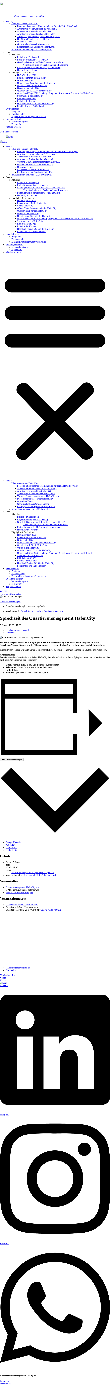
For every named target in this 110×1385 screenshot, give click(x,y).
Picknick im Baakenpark (28, 182)
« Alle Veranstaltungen (10, 601)
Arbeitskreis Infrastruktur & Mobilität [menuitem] (34, 31)
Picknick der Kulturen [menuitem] (27, 101)
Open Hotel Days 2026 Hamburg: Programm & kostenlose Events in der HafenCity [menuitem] (55, 93)
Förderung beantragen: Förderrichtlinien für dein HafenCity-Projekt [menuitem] (47, 26)
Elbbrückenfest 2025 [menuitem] (26, 98)
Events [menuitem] (9, 52)
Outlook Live (12, 850)
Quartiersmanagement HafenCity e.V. (23, 887)
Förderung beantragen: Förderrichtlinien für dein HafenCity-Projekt (47, 151)
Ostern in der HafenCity (28, 213)
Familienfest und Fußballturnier (31, 231)
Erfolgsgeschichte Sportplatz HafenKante (36, 172)
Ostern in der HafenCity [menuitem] (28, 88)
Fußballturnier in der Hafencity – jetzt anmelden (38, 193)
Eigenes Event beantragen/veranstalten (28, 242)
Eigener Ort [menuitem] (16, 124)
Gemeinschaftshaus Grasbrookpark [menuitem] (33, 44)
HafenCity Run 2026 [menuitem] (26, 75)
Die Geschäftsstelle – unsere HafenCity (35, 164)
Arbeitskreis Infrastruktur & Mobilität (34, 156)
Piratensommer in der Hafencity (31, 203)
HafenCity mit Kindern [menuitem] (27, 70)
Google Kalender (13, 842)
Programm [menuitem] (16, 111)
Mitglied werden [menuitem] (13, 127)
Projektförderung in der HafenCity (32, 185)
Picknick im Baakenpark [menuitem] (28, 57)
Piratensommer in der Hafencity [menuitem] (31, 78)
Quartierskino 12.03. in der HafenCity (34, 216)
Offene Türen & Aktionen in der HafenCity (36, 208)
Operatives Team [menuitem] (25, 41)
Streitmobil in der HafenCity (30, 221)
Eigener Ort (16, 249)
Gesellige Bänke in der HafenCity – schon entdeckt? (41, 187)
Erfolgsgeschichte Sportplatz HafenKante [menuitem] (36, 47)
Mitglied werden (13, 252)
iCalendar (10, 845)
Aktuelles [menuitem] (15, 54)
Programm (16, 236)
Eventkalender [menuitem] (12, 109)
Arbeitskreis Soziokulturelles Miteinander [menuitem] (36, 34)
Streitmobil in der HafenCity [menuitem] (30, 96)
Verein (9, 146)
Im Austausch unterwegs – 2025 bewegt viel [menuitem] (31, 49)
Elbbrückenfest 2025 (26, 224)
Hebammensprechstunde (18, 630)
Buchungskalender (14, 244)
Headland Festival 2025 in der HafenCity (35, 229)
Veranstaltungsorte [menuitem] (19, 121)
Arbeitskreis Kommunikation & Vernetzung (37, 154)
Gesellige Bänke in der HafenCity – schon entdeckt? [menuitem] (41, 62)
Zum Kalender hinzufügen (11, 760)
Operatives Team (25, 167)
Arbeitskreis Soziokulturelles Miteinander (36, 159)
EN (5, 591)
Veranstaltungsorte (19, 247)
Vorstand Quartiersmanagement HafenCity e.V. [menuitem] (38, 36)
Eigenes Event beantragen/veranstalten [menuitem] (28, 116)
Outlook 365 (11, 847)
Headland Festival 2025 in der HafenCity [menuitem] (35, 103)
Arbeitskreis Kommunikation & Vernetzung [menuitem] (37, 29)
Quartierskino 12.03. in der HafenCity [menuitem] (34, 90)
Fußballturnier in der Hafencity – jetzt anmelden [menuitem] (38, 67)
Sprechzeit (51, 875)
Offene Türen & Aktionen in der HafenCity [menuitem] (36, 83)
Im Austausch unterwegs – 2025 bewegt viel (31, 174)
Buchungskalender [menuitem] (14, 119)
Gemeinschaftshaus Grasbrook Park (22, 904)
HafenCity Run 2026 (26, 200)
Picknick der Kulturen (27, 226)
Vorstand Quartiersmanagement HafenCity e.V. (38, 162)
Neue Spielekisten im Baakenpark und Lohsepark (45, 190)
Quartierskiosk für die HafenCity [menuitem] (32, 85)
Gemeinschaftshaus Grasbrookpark (33, 169)
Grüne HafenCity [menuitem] (25, 80)
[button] (55, 366)
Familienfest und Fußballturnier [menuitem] (31, 106)
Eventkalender (12, 234)
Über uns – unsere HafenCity (24, 149)
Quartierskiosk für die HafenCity (32, 211)
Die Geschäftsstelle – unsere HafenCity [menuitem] (35, 39)
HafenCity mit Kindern (27, 195)
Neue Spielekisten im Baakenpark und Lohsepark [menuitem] (45, 65)
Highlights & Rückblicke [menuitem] (22, 72)
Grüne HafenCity (25, 205)
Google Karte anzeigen (50, 910)
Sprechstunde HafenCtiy (35, 875)
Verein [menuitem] (9, 21)
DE (1, 591)
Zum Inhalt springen (9, 131)
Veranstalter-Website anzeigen (19, 892)
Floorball (11, 632)
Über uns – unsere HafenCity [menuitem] (24, 23)
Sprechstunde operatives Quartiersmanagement (32, 872)
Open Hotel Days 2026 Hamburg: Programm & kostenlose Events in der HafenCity (55, 218)
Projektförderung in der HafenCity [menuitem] (32, 59)
